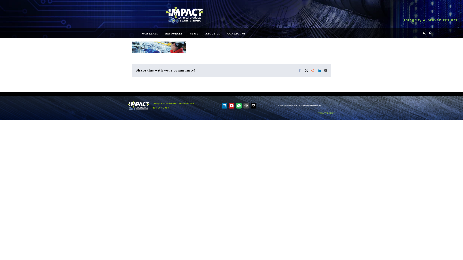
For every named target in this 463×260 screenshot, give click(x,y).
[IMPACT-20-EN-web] (184, 8)
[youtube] (231, 106)
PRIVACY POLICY (326, 113)
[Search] (424, 33)
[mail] (253, 106)
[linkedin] (224, 106)
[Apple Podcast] (246, 106)
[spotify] (239, 106)
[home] (443, 32)
